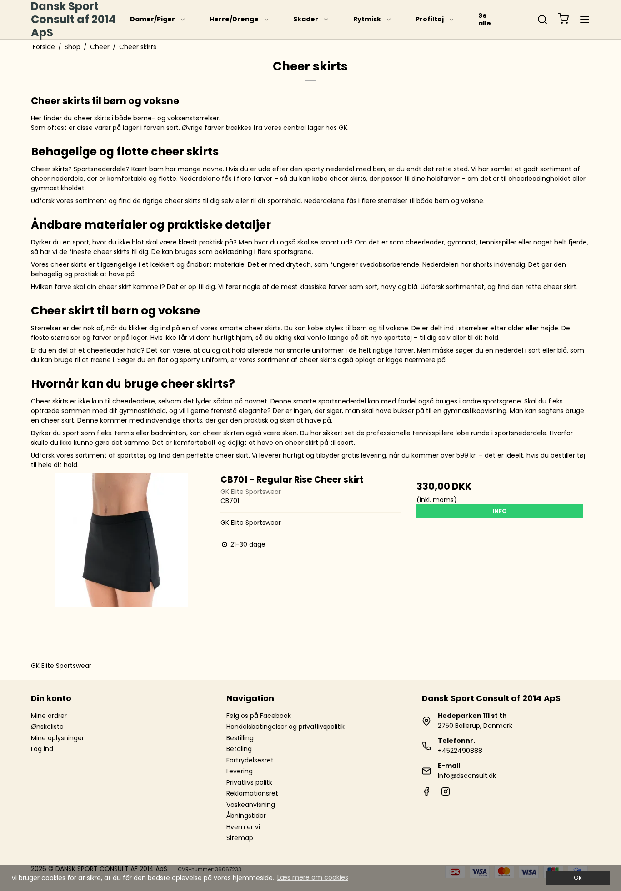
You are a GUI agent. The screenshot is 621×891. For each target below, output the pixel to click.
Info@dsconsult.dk (467, 775)
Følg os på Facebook (258, 715)
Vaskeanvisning (250, 804)
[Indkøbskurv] (563, 19)
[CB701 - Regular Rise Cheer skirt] (121, 563)
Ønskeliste (47, 726)
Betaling (239, 748)
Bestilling (240, 737)
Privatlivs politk (249, 782)
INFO (499, 511)
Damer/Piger (152, 19)
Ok (577, 877)
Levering (239, 771)
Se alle (484, 19)
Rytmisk (367, 19)
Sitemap (239, 837)
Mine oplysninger (57, 737)
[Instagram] (445, 793)
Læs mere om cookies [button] (312, 877)
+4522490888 (460, 750)
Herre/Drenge (234, 19)
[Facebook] (426, 793)
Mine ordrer (49, 715)
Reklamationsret (252, 793)
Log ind (42, 748)
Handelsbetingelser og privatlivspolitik (285, 726)
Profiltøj (430, 19)
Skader (305, 19)
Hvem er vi (243, 826)
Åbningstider (246, 815)
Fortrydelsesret (250, 760)
